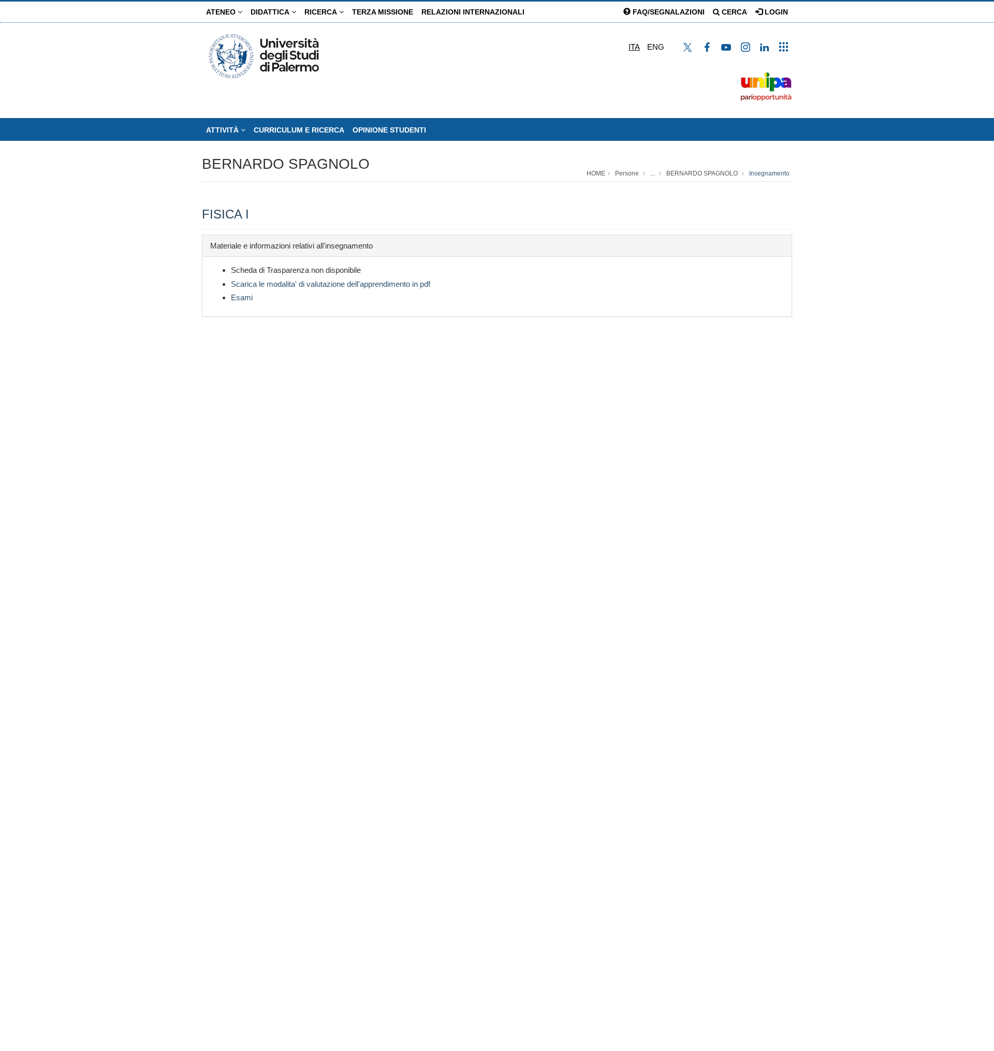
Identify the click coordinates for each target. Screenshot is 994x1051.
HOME (596, 173)
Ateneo (222, 12)
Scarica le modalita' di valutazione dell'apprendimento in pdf (330, 284)
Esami (242, 297)
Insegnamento (769, 173)
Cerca (733, 12)
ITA (634, 46)
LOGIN (775, 12)
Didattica (271, 12)
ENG (655, 46)
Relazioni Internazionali (472, 12)
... (652, 173)
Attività (223, 130)
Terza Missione (382, 12)
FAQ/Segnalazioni (668, 12)
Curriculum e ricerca (299, 130)
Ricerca (321, 12)
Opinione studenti (389, 130)
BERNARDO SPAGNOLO (286, 164)
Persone (627, 173)
